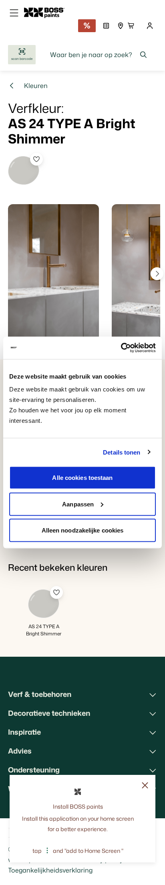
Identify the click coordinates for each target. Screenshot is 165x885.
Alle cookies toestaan (82, 477)
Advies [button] (20, 751)
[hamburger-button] (14, 13)
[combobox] (98, 54)
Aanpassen (78, 503)
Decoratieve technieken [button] (49, 713)
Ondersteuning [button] (34, 769)
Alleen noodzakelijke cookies (83, 530)
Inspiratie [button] (24, 732)
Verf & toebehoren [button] (39, 694)
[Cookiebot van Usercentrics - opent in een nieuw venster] (121, 348)
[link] (47, 12)
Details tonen (121, 452)
